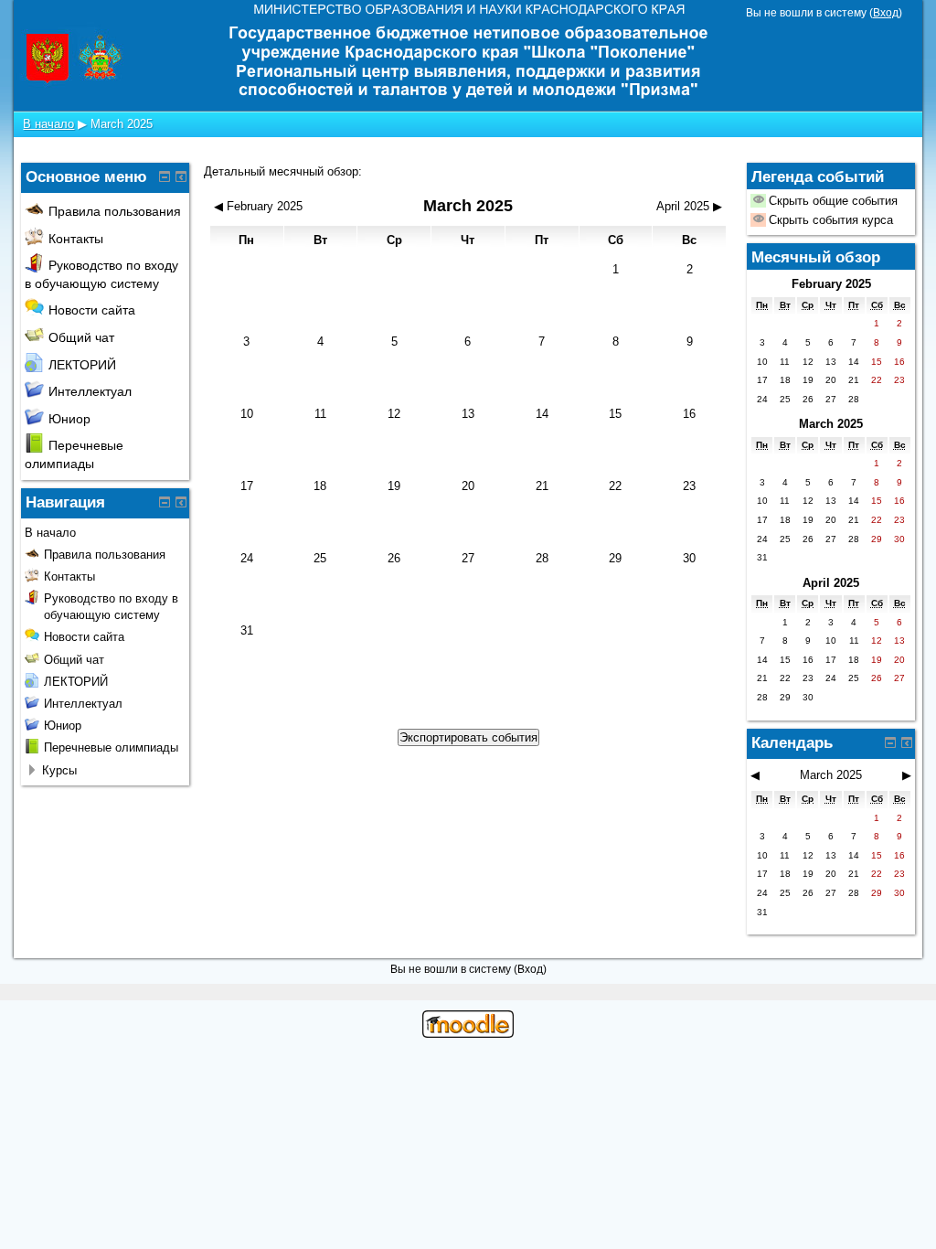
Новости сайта (91, 310)
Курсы (59, 770)
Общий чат (81, 337)
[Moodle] (468, 1034)
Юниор (69, 418)
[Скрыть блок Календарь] (890, 742)
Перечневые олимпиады (111, 747)
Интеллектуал (90, 391)
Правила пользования (114, 211)
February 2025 (831, 284)
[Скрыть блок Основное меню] (164, 176)
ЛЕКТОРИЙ (82, 365)
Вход (886, 12)
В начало (48, 124)
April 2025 (831, 583)
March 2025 (121, 124)
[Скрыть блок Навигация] (164, 501)
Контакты (75, 238)
